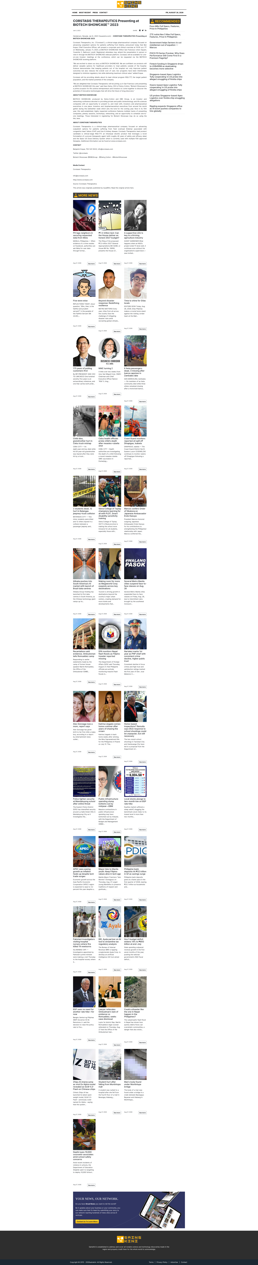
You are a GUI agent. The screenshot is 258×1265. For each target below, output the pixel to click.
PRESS (95, 13)
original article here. (126, 188)
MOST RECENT (85, 13)
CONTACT (103, 13)
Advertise (174, 1262)
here (78, 118)
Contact (184, 1262)
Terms (151, 1262)
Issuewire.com (105, 36)
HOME (74, 13)
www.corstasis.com (118, 141)
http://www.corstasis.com (83, 180)
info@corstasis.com (105, 149)
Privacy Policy (162, 1262)
